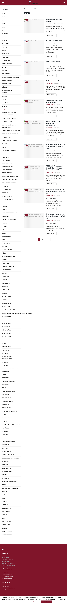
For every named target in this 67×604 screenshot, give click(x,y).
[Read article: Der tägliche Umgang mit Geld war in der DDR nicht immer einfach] (34, 151)
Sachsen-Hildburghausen (11, 438)
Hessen (4, 226)
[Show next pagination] (49, 239)
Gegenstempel (7, 173)
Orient (4, 374)
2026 (3, 30)
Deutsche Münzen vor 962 (11, 130)
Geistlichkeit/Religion (10, 176)
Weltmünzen (6, 521)
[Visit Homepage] (33, 2)
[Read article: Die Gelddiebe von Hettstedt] (34, 87)
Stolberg (5, 478)
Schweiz (5, 464)
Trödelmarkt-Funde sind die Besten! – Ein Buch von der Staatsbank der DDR (54, 168)
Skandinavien (6, 468)
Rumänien (5, 428)
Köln (4, 253)
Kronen (4, 259)
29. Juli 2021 (58, 43)
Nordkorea (6, 350)
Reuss (4, 414)
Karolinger (6, 243)
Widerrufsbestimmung (8, 578)
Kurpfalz (5, 263)
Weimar (4, 515)
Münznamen (6, 326)
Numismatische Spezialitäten (7, 358)
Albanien (5, 40)
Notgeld (5, 353)
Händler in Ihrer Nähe (9, 213)
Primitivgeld (6, 398)
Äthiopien (5, 53)
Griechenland (7, 196)
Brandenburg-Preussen (10, 77)
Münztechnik (6, 333)
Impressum (5, 572)
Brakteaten (6, 74)
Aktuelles (5, 37)
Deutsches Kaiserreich (10, 134)
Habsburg (5, 203)
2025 (3, 27)
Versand (4, 576)
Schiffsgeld (6, 451)
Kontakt (4, 590)
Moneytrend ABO (7, 586)
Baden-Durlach (7, 63)
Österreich (6, 378)
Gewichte (5, 186)
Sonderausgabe (7, 471)
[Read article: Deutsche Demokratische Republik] (34, 26)
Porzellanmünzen (8, 391)
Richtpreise (6, 418)
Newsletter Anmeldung (8, 588)
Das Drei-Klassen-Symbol (54, 40)
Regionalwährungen (9, 411)
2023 (3, 20)
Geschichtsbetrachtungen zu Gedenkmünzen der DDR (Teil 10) (55, 216)
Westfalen (6, 525)
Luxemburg (6, 283)
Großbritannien (8, 199)
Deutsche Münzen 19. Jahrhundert (9, 126)
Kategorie (30, 8)
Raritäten (5, 404)
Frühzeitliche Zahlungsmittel (7, 165)
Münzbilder (6, 306)
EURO (4, 154)
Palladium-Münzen (8, 381)
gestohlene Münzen (9, 183)
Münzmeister (6, 323)
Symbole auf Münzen (9, 481)
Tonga (4, 485)
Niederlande (6, 346)
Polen (4, 388)
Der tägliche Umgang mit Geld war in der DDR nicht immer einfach (55, 146)
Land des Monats (8, 266)
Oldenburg (6, 365)
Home (25, 8)
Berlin (4, 70)
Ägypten (5, 33)
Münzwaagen (6, 336)
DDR (35, 8)
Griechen (5, 193)
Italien (4, 229)
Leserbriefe (6, 270)
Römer (4, 421)
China (4, 99)
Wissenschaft (7, 531)
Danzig (4, 106)
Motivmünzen (6, 303)
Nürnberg (5, 362)
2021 (3, 13)
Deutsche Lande (7, 121)
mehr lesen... (52, 35)
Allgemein (5, 43)
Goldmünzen (6, 189)
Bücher (4, 87)
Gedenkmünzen (7, 169)
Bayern (4, 67)
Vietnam (5, 505)
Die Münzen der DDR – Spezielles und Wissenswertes (53, 123)
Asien (4, 50)
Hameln (4, 209)
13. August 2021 (59, 23)
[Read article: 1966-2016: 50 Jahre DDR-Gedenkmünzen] (34, 106)
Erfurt (4, 147)
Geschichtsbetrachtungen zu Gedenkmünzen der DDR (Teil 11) (55, 191)
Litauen (4, 273)
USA (3, 498)
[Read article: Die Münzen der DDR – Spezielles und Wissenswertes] (34, 127)
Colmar (5, 102)
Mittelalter (6, 296)
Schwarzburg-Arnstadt (10, 458)
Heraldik (5, 223)
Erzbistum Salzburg (9, 150)
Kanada (4, 239)
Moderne (5, 300)
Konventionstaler (8, 256)
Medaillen (5, 290)
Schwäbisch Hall (8, 454)
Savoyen (5, 448)
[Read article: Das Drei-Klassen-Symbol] (34, 47)
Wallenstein (6, 511)
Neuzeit (4, 343)
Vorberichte (6, 508)
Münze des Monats (8, 310)
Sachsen (5, 434)
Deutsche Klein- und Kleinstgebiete (9, 114)
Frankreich (6, 160)
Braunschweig (7, 80)
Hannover (5, 216)
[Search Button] (64, 2)
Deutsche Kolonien (9, 118)
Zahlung (10, 576)
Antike (4, 47)
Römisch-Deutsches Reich (11, 424)
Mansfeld (5, 286)
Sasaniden (5, 444)
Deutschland (6, 137)
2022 (3, 17)
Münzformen (6, 316)
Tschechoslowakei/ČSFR (10, 488)
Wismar (4, 528)
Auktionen (5, 57)
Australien (6, 60)
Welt (3, 518)
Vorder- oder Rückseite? (53, 61)
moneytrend (50, 23)
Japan (4, 233)
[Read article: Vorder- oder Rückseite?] (34, 68)
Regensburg (6, 408)
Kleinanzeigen (7, 250)
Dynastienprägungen (9, 140)
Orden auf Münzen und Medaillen (10, 370)
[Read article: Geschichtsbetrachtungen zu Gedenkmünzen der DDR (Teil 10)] (34, 220)
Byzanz (4, 96)
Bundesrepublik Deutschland (7, 91)
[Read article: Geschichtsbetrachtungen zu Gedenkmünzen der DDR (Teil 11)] (34, 195)
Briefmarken (6, 84)
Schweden (5, 461)
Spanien (4, 474)
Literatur (5, 276)
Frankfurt (6, 157)
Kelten (4, 246)
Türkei (4, 491)
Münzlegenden (7, 320)
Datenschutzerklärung (8, 574)
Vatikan (4, 501)
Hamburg (5, 206)
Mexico (4, 293)
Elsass (4, 144)
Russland (5, 431)
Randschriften (7, 401)
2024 (3, 23)
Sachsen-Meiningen (8, 441)
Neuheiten (5, 340)
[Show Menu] (3, 2)
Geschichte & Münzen (9, 179)
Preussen (5, 394)
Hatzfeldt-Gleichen (9, 219)
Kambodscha (6, 236)
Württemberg (7, 535)
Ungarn (4, 495)
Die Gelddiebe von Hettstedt (54, 81)
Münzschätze (6, 330)
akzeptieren (46, 601)
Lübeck (4, 280)
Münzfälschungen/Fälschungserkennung (17, 313)
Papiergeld (6, 384)
